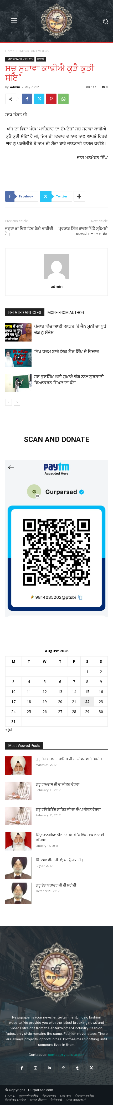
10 (13, 691)
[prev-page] (8, 402)
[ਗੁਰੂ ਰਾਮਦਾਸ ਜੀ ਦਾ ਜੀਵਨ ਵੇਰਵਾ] (18, 791)
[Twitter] (39, 99)
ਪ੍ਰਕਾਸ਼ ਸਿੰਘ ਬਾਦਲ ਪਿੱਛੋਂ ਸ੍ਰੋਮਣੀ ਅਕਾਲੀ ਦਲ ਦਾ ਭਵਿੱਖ (83, 231)
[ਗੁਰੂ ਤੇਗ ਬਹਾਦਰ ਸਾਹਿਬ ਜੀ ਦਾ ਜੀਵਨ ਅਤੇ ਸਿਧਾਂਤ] (18, 765)
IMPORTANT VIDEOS (34, 51)
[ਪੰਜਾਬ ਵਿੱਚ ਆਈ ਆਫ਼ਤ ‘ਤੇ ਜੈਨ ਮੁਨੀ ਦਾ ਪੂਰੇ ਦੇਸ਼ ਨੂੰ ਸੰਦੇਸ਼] (18, 332)
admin (15, 87)
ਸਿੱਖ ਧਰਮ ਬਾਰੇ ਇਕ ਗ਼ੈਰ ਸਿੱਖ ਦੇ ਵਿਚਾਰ (66, 351)
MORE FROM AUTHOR (66, 312)
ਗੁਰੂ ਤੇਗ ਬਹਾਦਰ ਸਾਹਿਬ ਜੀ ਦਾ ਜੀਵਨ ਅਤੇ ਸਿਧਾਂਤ (69, 759)
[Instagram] (35, 1068)
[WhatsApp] (63, 99)
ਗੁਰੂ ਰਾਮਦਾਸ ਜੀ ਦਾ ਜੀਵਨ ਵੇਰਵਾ (57, 784)
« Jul (8, 729)
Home (9, 51)
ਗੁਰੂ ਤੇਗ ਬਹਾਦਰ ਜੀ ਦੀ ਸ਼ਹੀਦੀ (56, 885)
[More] (79, 196)
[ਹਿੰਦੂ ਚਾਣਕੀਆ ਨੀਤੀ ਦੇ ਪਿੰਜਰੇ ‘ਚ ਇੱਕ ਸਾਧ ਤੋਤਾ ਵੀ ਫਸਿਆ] (18, 841)
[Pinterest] (51, 99)
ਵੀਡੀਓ (40, 59)
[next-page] (17, 402)
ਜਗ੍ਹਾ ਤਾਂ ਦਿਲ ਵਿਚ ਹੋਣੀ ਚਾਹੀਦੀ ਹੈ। (29, 231)
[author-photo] (56, 279)
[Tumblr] (77, 1068)
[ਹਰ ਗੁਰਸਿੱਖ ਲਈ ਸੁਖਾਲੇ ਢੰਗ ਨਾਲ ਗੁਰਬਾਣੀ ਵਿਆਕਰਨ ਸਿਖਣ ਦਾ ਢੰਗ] (18, 383)
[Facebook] (27, 99)
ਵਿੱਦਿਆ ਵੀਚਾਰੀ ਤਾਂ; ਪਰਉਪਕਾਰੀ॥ (59, 860)
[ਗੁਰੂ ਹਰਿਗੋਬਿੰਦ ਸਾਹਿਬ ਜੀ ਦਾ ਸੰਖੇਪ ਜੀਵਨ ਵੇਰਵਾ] (18, 816)
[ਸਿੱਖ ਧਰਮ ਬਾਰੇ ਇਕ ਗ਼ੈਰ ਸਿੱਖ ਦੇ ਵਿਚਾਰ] (18, 358)
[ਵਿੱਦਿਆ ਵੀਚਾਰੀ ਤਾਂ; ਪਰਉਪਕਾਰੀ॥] (18, 868)
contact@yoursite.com (66, 1055)
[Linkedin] (49, 1068)
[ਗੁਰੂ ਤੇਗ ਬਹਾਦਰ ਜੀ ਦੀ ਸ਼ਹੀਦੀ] (18, 893)
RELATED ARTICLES (24, 312)
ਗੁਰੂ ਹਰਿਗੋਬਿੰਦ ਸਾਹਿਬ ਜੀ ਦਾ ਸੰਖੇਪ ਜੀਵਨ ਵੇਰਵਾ (68, 809)
